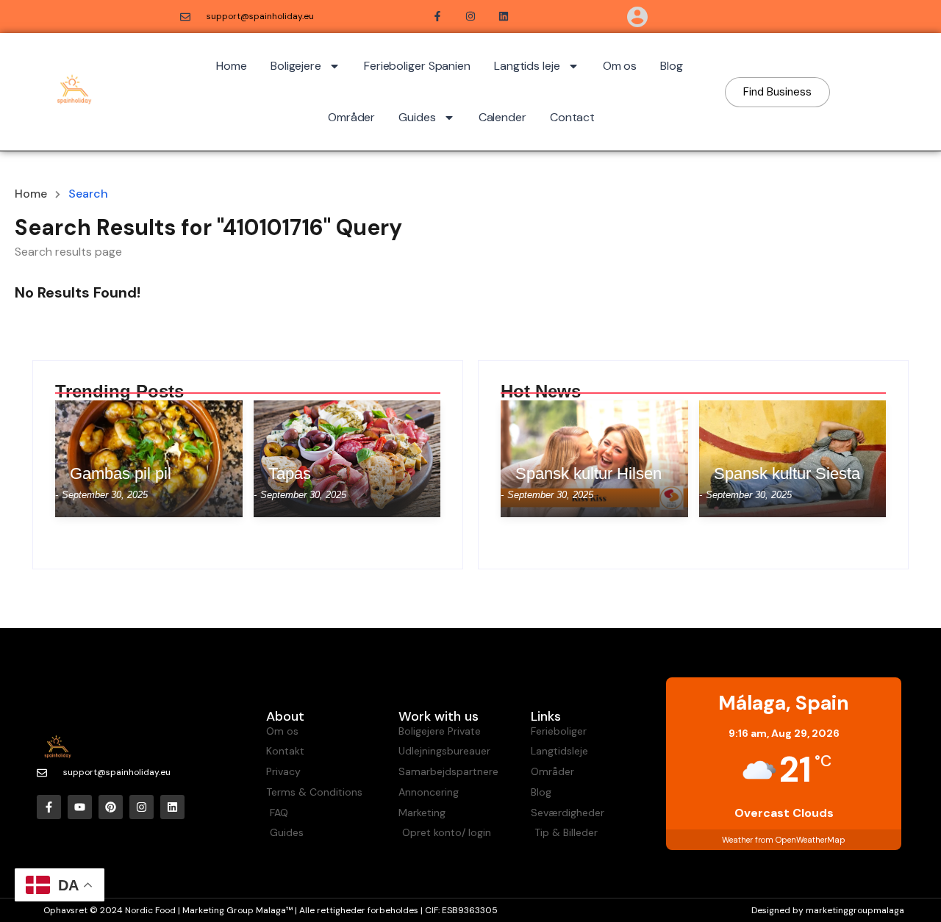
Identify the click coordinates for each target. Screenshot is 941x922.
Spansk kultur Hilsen (588, 474)
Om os (620, 65)
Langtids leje (527, 65)
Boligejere (296, 65)
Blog (671, 65)
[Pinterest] (111, 807)
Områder (351, 117)
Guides (416, 117)
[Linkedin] (172, 807)
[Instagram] (141, 807)
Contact (572, 117)
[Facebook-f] (49, 807)
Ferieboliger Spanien (417, 65)
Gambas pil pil (120, 474)
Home (231, 65)
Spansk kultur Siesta (787, 474)
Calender (502, 117)
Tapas (289, 474)
